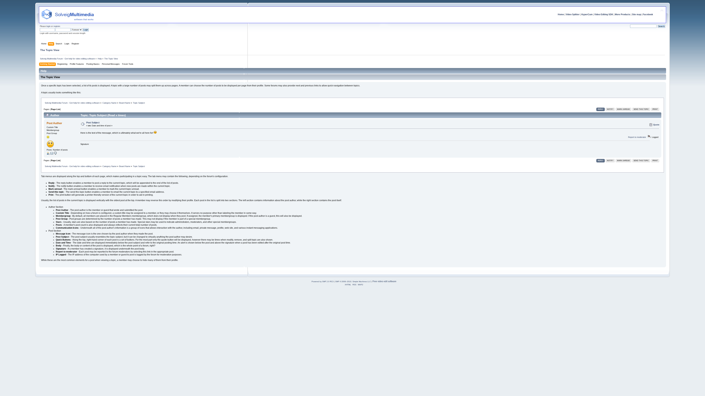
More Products (622, 14)
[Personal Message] (55, 154)
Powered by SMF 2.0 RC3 (323, 281)
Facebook (648, 14)
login (48, 26)
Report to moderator (637, 137)
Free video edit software (384, 281)
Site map (636, 14)
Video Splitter (573, 14)
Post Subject (93, 122)
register (56, 26)
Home (561, 14)
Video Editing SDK (603, 14)
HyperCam (587, 14)
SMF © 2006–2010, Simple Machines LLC (353, 281)
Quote (656, 125)
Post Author (54, 123)
